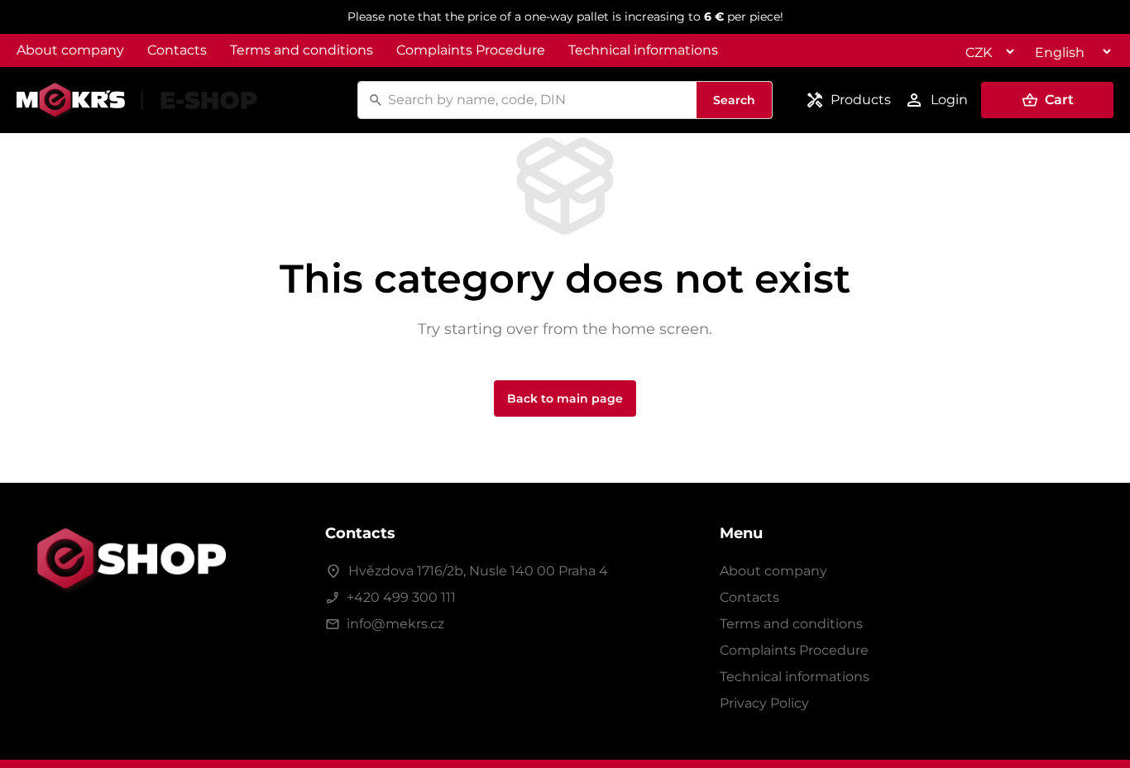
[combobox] (540, 100)
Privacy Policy (764, 703)
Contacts (177, 50)
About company (70, 50)
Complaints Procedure (470, 50)
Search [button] (734, 100)
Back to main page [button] (565, 398)
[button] (1047, 100)
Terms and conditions (301, 50)
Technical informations (643, 50)
